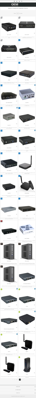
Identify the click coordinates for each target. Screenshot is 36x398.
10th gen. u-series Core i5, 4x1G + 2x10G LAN (9, 59)
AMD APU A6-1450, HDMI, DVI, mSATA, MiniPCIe (9, 240)
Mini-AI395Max (9, 283)
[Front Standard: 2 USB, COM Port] (26, 70)
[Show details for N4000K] (9, 70)
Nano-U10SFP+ (9, 34)
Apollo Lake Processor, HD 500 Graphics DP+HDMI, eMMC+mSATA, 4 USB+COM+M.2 (26, 82)
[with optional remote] (26, 183)
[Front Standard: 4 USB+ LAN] (9, 138)
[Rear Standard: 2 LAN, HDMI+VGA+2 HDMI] (9, 93)
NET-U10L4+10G (9, 57)
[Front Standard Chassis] (9, 206)
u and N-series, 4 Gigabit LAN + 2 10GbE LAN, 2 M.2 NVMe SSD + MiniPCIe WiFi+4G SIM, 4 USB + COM (27, 37)
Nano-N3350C (27, 57)
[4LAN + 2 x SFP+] (26, 25)
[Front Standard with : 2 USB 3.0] (26, 364)
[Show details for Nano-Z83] (9, 183)
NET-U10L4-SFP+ (27, 34)
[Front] (9, 25)
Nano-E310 (9, 125)
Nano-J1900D (27, 125)
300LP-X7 (27, 351)
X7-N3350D (9, 374)
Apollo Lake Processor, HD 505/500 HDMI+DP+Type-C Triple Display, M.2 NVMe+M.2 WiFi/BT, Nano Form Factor (9, 82)
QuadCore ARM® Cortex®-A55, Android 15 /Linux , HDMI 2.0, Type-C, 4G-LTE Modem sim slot (27, 331)
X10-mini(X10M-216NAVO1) (27, 283)
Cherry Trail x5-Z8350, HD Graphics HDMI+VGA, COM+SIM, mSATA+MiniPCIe (9, 196)
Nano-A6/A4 (9, 238)
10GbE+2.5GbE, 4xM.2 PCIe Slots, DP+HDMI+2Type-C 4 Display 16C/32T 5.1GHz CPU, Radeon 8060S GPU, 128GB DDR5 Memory (9, 263)
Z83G (27, 215)
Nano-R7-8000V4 (27, 238)
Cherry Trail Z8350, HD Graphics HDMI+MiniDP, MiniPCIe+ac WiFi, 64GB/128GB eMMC (27, 173)
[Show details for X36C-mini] (26, 319)
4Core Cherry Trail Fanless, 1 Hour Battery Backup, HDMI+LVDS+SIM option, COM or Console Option (9, 218)
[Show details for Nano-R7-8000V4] (26, 228)
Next (23, 380)
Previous (12, 380)
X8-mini (27, 306)
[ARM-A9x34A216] (9, 319)
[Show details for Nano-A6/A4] (9, 228)
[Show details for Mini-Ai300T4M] (26, 251)
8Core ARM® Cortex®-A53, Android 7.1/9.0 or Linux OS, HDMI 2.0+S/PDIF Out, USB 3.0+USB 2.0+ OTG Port (27, 309)
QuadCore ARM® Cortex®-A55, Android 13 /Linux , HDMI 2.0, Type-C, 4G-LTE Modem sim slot (9, 331)
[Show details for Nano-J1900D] (26, 115)
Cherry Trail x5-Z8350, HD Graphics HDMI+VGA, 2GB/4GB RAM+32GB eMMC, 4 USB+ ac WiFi (27, 218)
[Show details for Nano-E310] (9, 115)
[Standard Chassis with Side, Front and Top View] (26, 161)
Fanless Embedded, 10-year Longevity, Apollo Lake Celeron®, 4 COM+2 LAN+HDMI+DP (9, 128)
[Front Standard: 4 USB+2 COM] (9, 161)
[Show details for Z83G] (26, 206)
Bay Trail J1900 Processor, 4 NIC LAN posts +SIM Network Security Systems (27, 150)
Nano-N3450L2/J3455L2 (9, 102)
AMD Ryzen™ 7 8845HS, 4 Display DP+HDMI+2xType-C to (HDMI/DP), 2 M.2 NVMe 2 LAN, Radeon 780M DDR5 (27, 241)
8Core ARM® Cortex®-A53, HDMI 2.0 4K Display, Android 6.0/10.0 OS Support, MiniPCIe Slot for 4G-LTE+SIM (27, 286)
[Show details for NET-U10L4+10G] (9, 47)
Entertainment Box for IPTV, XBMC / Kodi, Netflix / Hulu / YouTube (9, 376)
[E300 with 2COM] (26, 93)
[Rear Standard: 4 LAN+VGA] (26, 138)
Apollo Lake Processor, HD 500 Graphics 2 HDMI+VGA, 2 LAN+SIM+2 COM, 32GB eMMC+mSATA (9, 105)
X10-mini (9, 306)
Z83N (27, 170)
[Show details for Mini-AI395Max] (9, 274)
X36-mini (9, 351)
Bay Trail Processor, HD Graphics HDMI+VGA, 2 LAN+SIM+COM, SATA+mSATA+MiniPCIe (9, 150)
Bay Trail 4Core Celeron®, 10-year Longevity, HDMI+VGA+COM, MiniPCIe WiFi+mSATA (27, 128)
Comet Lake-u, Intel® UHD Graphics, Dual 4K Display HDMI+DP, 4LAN (9, 37)
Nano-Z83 (9, 193)
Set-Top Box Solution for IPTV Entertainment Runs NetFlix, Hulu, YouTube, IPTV (27, 196)
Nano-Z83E (9, 215)
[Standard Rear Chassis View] (26, 274)
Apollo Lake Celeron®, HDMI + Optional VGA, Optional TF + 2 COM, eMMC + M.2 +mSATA (27, 60)
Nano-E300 (27, 102)
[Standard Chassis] (26, 296)
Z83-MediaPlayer (27, 193)
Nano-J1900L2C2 (9, 170)
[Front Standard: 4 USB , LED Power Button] (26, 47)
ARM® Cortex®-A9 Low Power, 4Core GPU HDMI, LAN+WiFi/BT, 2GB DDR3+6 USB (27, 377)
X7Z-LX (27, 374)
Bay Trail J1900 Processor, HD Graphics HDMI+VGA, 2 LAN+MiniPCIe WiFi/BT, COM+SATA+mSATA (9, 173)
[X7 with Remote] (26, 342)
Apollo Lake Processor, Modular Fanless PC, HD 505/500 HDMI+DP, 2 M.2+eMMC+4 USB (27, 105)
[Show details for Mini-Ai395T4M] (9, 251)
